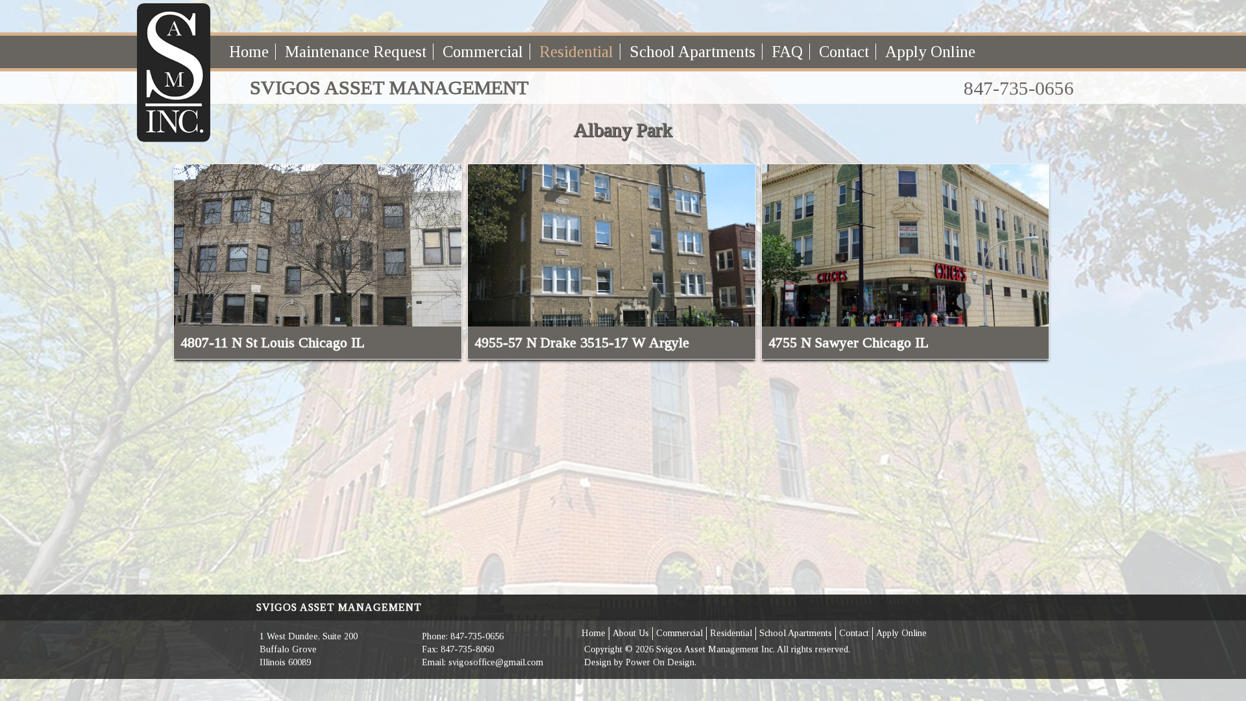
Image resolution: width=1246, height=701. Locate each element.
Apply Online (930, 51)
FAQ (787, 51)
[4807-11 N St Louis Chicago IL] (317, 245)
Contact (844, 51)
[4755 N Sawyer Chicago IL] (905, 245)
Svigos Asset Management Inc (714, 649)
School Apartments (692, 51)
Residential (576, 51)
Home (249, 51)
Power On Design (660, 662)
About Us (631, 633)
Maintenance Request (355, 51)
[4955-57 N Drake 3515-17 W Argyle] (611, 245)
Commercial (483, 51)
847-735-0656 (1019, 88)
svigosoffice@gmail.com (495, 662)
